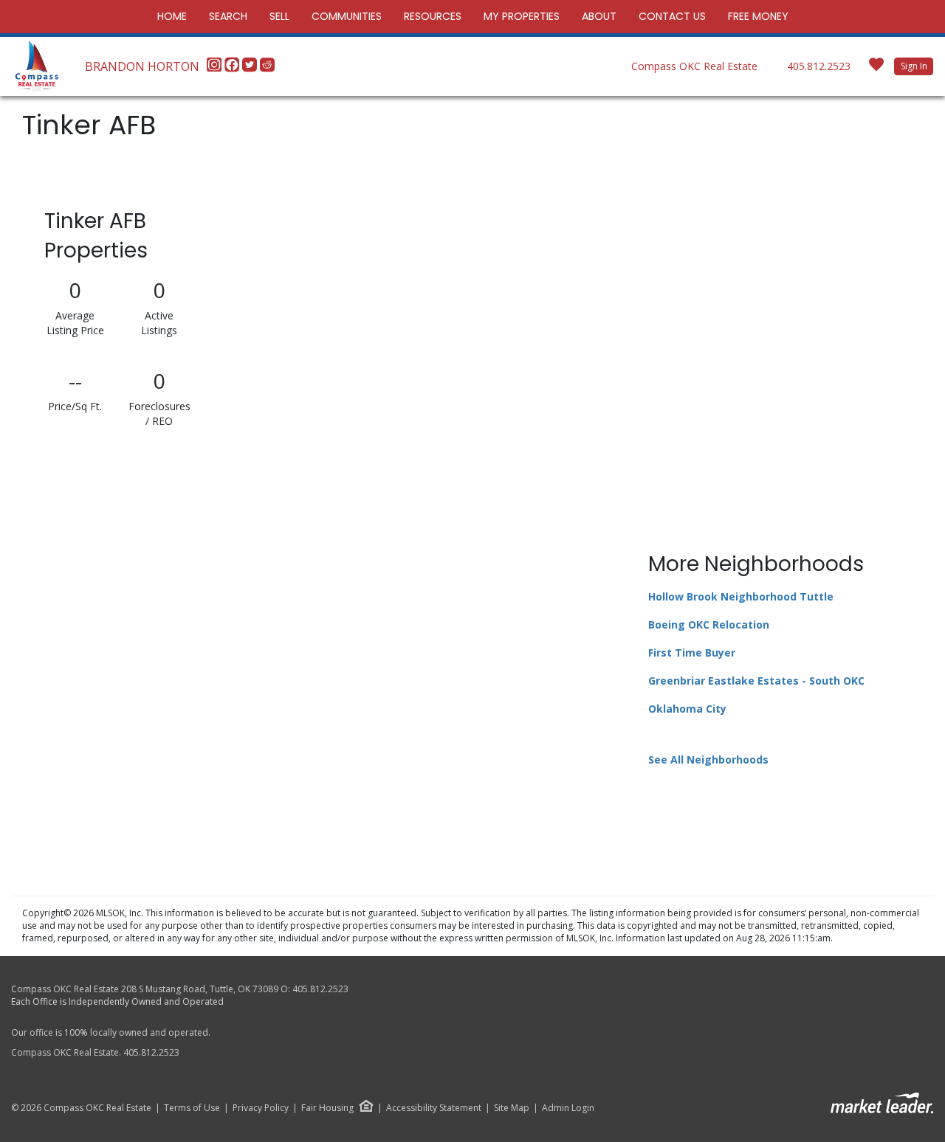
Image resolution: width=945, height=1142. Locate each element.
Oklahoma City (687, 709)
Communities (347, 16)
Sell (279, 16)
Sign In (914, 66)
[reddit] (267, 68)
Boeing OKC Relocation (708, 624)
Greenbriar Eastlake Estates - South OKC (756, 681)
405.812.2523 (818, 66)
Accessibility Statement (433, 1108)
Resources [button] (432, 16)
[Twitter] (251, 68)
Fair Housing (327, 1107)
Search (228, 16)
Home (172, 16)
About (599, 16)
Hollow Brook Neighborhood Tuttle (741, 596)
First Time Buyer (691, 653)
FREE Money (758, 16)
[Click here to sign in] (876, 69)
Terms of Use (192, 1108)
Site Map (511, 1108)
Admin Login (568, 1108)
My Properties (522, 16)
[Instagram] (215, 68)
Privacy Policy (261, 1108)
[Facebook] (233, 68)
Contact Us (672, 16)
